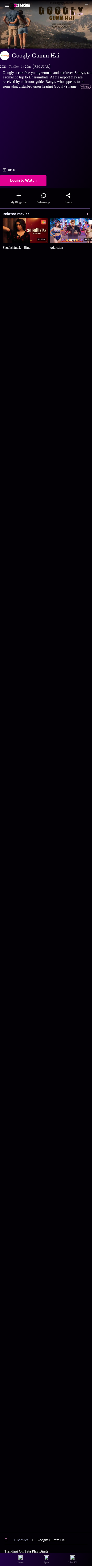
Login (78, 14)
